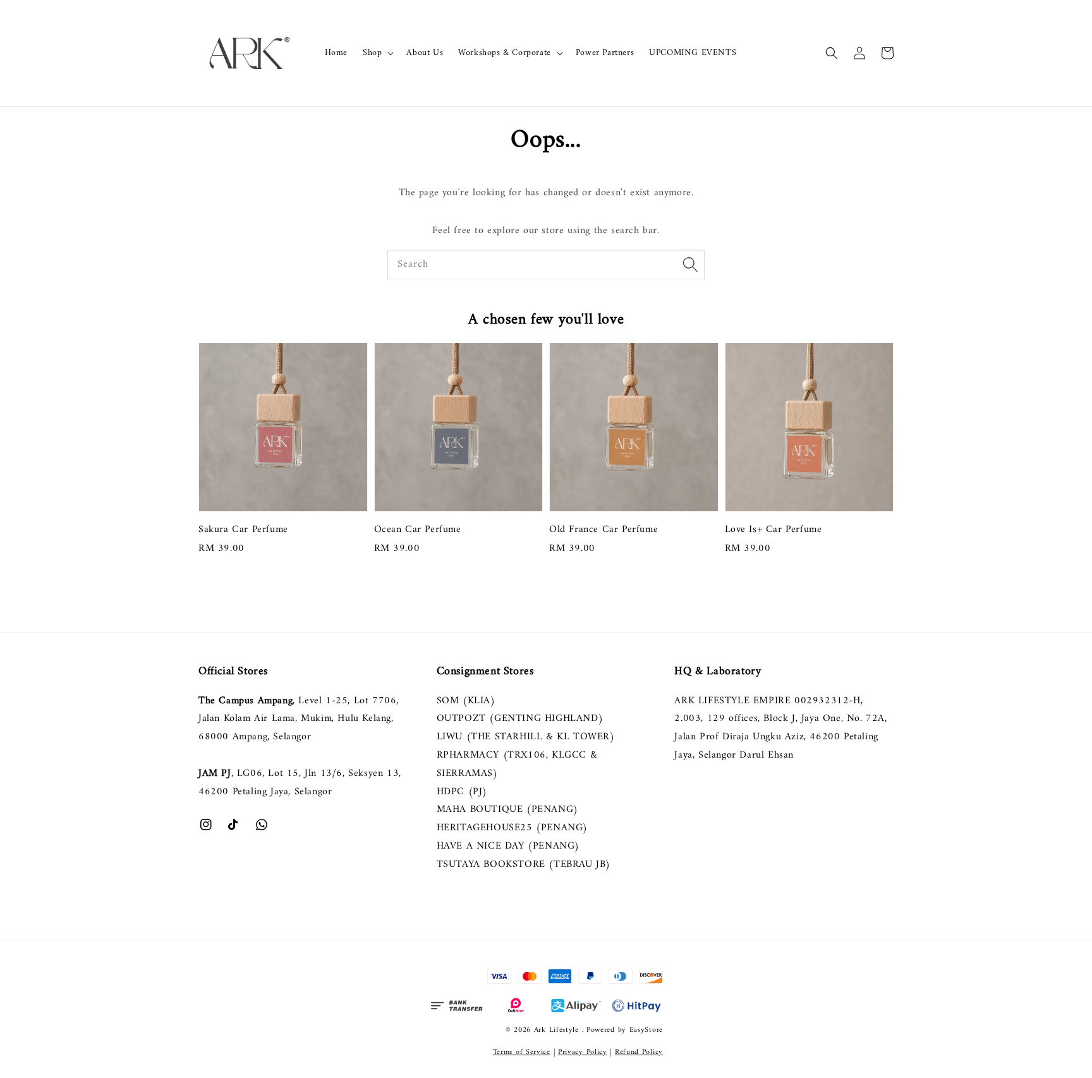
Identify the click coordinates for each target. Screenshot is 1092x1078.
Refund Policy (639, 1052)
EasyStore (646, 1030)
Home (336, 53)
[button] (832, 53)
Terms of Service (521, 1052)
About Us (424, 53)
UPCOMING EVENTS (692, 53)
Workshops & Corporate (504, 53)
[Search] (690, 264)
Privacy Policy (582, 1052)
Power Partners (605, 53)
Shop (372, 53)
